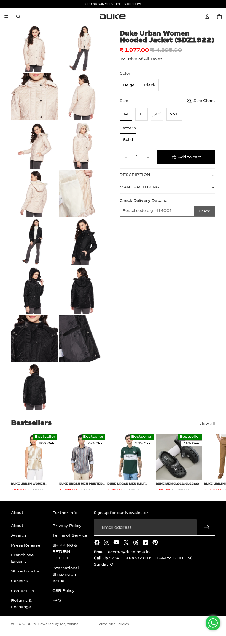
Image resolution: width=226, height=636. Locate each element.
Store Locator (25, 571)
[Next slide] (209, 462)
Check (204, 211)
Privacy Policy (67, 526)
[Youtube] (116, 542)
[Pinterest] (155, 542)
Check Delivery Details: (143, 201)
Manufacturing (139, 187)
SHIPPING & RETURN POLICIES (64, 551)
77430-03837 (127, 558)
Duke (31, 624)
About (17, 526)
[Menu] (6, 16)
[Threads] (136, 542)
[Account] (207, 16)
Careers (19, 581)
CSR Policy (63, 591)
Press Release (25, 545)
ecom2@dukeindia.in (129, 552)
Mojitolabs (69, 624)
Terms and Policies (113, 624)
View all (207, 424)
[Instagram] (106, 542)
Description (135, 175)
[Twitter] (126, 542)
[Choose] (48, 471)
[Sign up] (207, 527)
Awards (18, 535)
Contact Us (22, 591)
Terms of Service (69, 535)
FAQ (56, 600)
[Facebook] (97, 542)
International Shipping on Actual (65, 574)
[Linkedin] (145, 542)
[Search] (18, 16)
